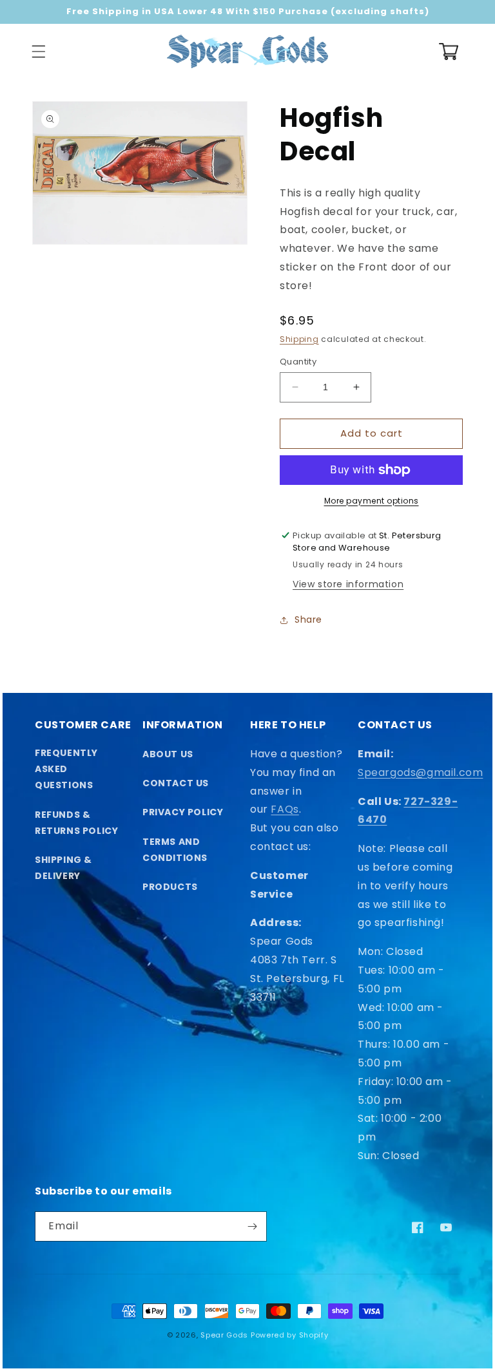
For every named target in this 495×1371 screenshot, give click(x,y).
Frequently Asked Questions (66, 768)
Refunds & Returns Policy (76, 822)
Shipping (299, 339)
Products (170, 886)
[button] (38, 51)
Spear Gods (224, 1335)
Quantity (298, 361)
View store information (348, 584)
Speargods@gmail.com (420, 772)
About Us (167, 754)
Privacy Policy (182, 812)
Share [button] (308, 619)
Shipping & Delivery (63, 867)
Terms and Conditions (175, 849)
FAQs (284, 809)
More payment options (371, 500)
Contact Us (175, 783)
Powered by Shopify (290, 1335)
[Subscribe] (252, 1226)
